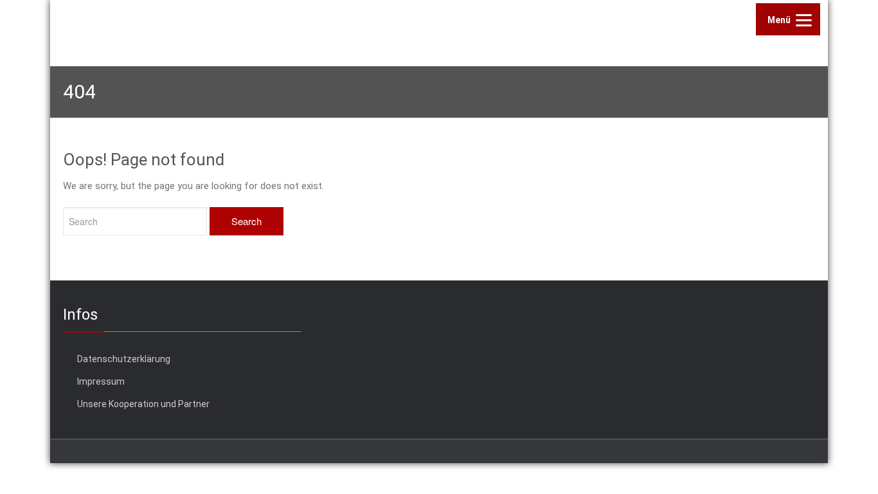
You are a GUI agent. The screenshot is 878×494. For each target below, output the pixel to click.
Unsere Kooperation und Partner (143, 404)
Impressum (101, 381)
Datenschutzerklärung (123, 359)
